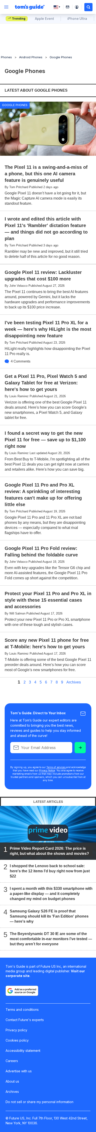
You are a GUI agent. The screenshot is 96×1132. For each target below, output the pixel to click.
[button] (88, 7)
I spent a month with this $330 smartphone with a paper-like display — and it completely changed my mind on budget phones (51, 894)
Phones (6, 57)
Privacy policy (16, 1030)
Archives (73, 682)
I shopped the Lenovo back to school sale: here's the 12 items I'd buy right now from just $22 (50, 871)
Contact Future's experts (25, 1020)
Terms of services (56, 767)
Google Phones (61, 57)
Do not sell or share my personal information (39, 1102)
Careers (12, 1061)
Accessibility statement (23, 1051)
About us (12, 1081)
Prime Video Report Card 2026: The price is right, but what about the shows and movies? (49, 851)
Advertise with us (19, 1071)
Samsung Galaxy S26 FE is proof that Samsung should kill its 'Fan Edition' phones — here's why (49, 916)
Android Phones (30, 57)
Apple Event (44, 19)
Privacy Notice (47, 770)
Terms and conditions (22, 1009)
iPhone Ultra (77, 19)
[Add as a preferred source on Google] (22, 991)
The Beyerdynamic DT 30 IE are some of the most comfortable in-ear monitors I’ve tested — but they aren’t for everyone (51, 939)
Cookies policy (17, 1040)
